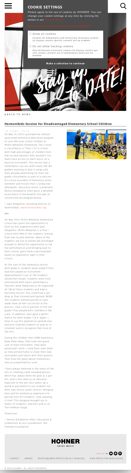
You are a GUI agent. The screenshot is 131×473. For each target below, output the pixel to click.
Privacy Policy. (54, 20)
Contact (14, 458)
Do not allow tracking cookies (53, 46)
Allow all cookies (44, 34)
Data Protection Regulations (106, 458)
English (100, 454)
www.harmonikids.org (33, 207)
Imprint (28, 458)
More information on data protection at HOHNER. (59, 26)
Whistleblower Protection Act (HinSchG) (61, 458)
